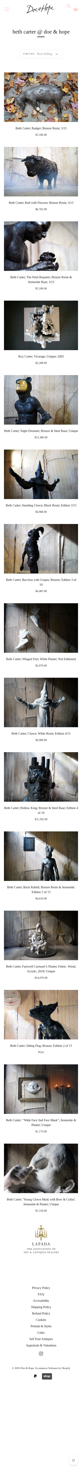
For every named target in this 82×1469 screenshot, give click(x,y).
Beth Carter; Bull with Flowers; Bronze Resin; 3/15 (41, 202)
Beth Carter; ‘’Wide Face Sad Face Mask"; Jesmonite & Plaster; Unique (41, 1122)
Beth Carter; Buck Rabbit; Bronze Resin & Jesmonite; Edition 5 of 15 (41, 890)
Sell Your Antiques (41, 1339)
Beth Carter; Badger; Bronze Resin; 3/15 (41, 128)
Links (41, 1332)
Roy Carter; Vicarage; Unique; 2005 (41, 356)
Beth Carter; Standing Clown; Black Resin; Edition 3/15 (41, 505)
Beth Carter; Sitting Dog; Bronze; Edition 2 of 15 (41, 1045)
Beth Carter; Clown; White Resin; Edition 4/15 (41, 733)
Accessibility (41, 1300)
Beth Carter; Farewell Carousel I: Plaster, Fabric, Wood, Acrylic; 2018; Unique (41, 969)
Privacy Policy (41, 1288)
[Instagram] (41, 1353)
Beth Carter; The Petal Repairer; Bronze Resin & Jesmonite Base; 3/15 (41, 279)
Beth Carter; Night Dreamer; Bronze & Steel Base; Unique (41, 431)
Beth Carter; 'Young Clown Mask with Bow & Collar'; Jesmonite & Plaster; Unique (41, 1202)
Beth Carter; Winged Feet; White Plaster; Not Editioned (41, 659)
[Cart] (75, 9)
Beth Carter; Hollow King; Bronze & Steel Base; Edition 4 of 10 (41, 810)
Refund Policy (41, 1313)
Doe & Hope (27, 1368)
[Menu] (7, 10)
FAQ (41, 1294)
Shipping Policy (41, 1307)
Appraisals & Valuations (41, 1345)
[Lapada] (41, 1239)
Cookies (41, 1319)
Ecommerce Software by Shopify (52, 1368)
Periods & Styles (41, 1326)
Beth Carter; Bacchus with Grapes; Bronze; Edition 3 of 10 (41, 582)
